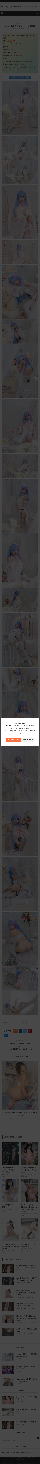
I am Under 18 (28, 739)
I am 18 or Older (13, 739)
